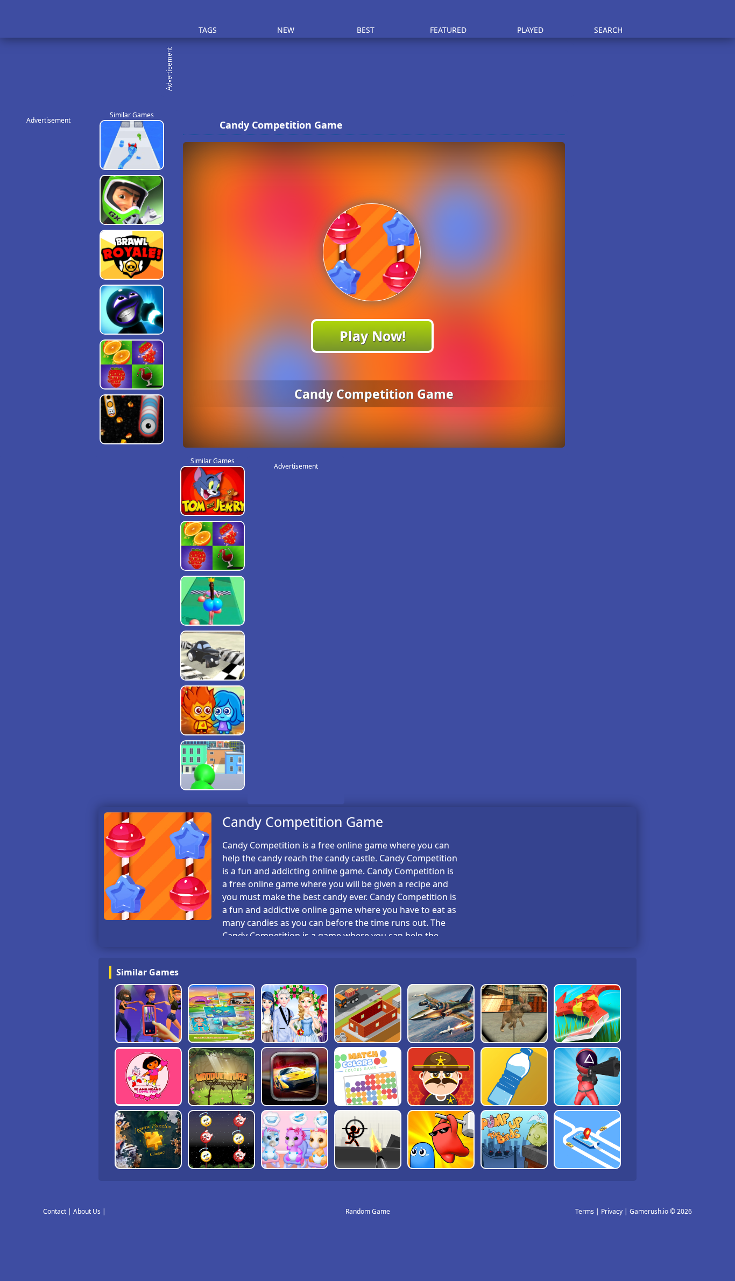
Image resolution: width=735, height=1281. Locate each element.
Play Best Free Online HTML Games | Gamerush (128, 19)
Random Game (367, 1211)
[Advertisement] (373, 70)
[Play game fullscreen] (535, 125)
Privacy (612, 1211)
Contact (54, 1211)
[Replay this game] (553, 125)
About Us (87, 1211)
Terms (584, 1211)
